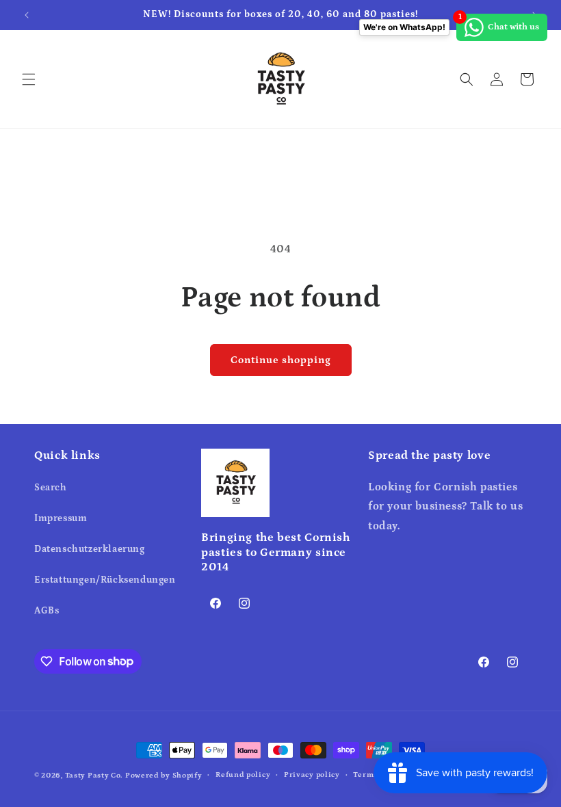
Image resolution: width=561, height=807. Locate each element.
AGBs (46, 610)
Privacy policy (312, 775)
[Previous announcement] (27, 15)
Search (50, 487)
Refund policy (243, 775)
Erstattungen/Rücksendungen (105, 579)
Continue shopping (281, 360)
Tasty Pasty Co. (94, 775)
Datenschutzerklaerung (89, 549)
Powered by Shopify (164, 775)
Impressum (60, 518)
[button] (29, 79)
